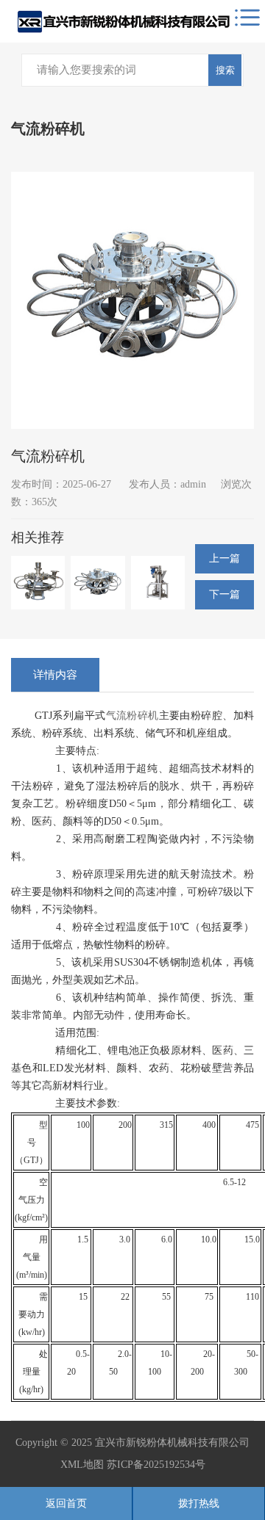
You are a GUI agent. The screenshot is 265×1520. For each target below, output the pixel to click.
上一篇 (224, 558)
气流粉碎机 (132, 715)
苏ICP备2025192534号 (156, 1464)
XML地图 (82, 1464)
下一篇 (224, 594)
